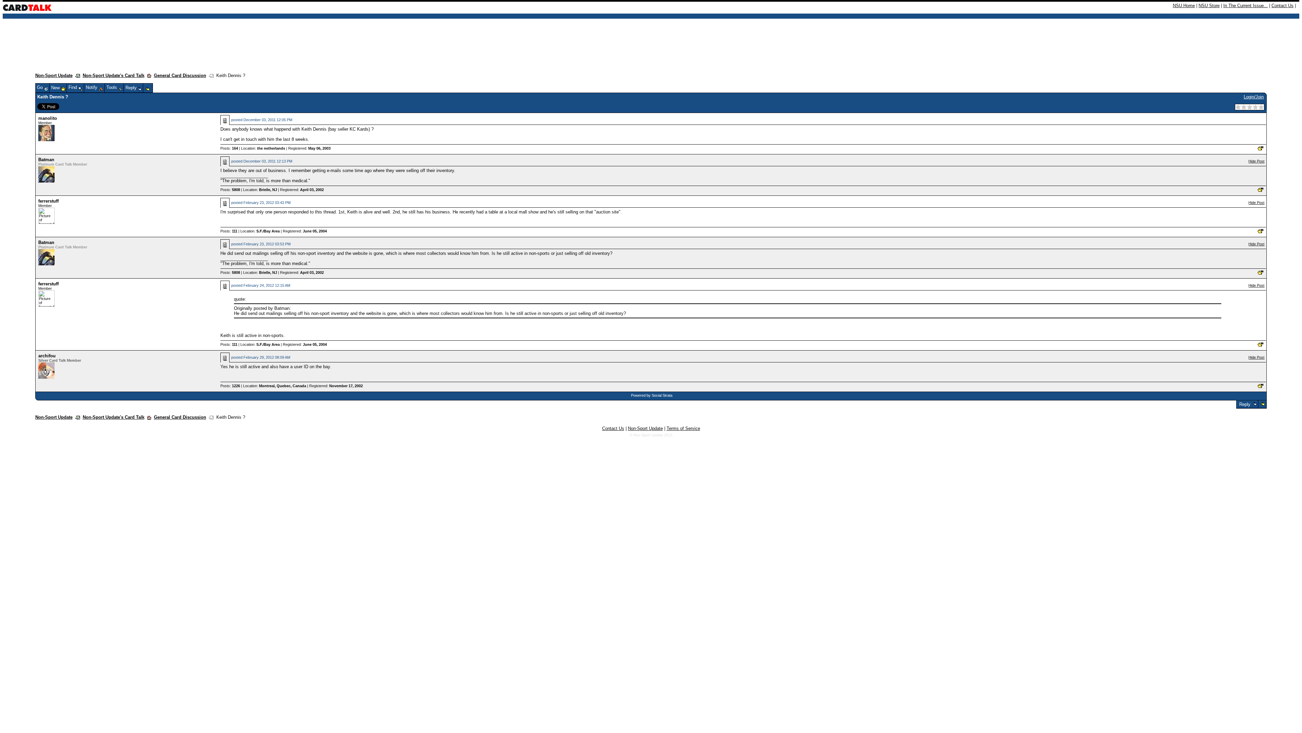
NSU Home (1184, 5)
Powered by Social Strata (651, 395)
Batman (46, 159)
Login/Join (1254, 96)
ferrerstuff (48, 201)
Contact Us (1282, 5)
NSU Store (1209, 5)
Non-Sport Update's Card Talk (113, 75)
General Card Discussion (180, 75)
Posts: (229, 148)
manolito (47, 118)
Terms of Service (683, 428)
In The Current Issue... (1245, 5)
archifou (47, 355)
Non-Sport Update (54, 75)
